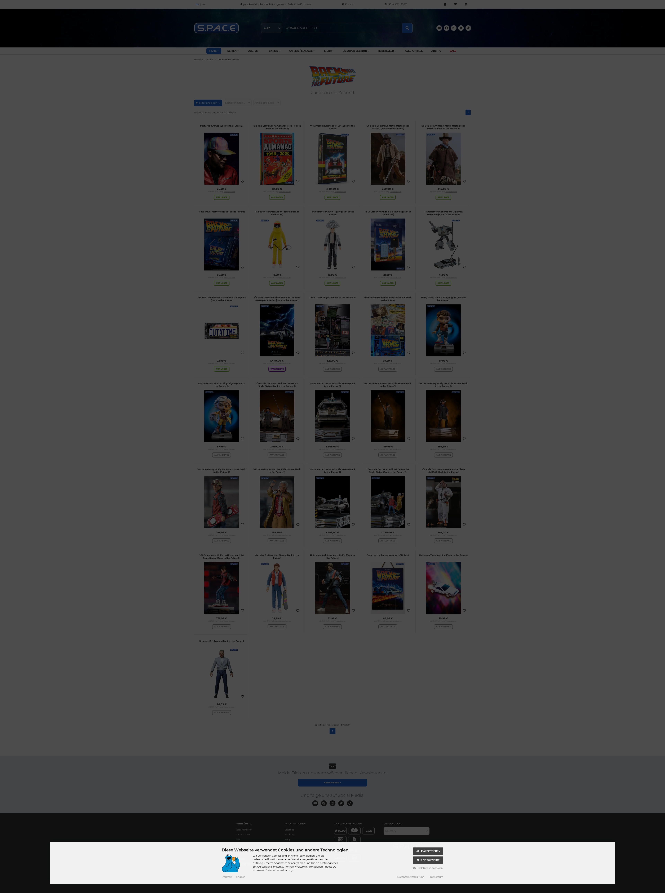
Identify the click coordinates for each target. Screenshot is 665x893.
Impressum (436, 876)
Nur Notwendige (428, 860)
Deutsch (227, 876)
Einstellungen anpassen (429, 868)
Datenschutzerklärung (410, 876)
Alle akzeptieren (428, 851)
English (240, 876)
